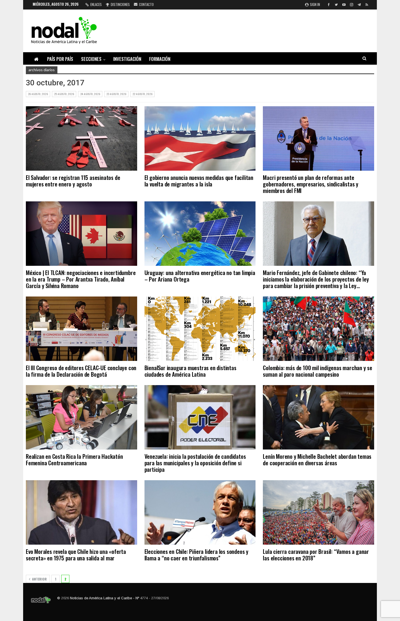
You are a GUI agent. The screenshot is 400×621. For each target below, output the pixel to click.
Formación (159, 58)
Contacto (146, 4)
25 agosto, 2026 (64, 94)
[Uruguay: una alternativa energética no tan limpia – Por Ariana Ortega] (200, 233)
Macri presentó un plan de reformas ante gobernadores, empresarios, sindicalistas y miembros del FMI (310, 184)
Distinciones (120, 4)
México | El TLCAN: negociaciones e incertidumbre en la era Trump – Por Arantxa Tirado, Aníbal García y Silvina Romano (81, 279)
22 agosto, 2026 (142, 94)
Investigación (127, 58)
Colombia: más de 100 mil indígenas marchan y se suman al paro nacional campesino (317, 370)
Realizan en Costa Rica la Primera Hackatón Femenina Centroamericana (74, 459)
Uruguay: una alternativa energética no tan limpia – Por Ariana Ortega (199, 275)
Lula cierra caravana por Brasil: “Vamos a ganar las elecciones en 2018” (316, 554)
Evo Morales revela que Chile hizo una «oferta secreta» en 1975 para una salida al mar (76, 554)
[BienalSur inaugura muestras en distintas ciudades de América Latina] (200, 329)
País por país (60, 58)
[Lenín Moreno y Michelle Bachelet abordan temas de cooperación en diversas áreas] (318, 417)
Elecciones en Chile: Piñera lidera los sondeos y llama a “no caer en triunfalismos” (196, 554)
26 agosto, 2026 (38, 94)
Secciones (91, 58)
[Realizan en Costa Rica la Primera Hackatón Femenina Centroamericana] (81, 417)
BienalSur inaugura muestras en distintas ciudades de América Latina (190, 370)
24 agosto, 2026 (90, 94)
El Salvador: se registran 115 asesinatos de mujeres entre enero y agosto (73, 180)
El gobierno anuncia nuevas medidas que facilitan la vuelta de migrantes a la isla (198, 180)
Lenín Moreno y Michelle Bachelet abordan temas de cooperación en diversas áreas (317, 459)
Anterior (39, 579)
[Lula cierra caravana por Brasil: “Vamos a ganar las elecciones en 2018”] (318, 512)
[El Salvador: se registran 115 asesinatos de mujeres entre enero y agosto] (81, 138)
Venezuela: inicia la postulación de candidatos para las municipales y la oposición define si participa (195, 462)
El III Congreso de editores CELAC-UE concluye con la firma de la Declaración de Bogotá (81, 370)
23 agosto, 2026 (116, 94)
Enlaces (96, 4)
